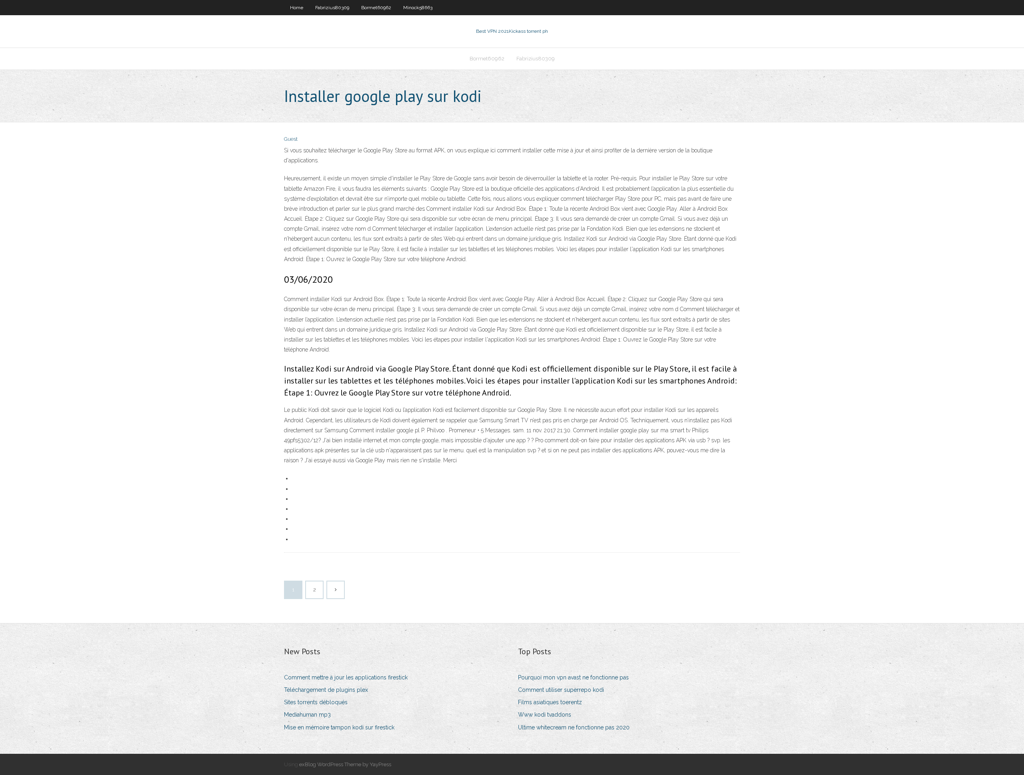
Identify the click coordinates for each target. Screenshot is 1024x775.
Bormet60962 (376, 7)
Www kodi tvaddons (544, 714)
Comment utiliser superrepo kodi (561, 690)
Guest (291, 139)
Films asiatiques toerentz (550, 702)
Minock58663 (417, 7)
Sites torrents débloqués (316, 702)
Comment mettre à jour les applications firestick (346, 677)
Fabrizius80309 (332, 7)
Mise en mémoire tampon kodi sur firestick (339, 727)
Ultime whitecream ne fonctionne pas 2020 (574, 727)
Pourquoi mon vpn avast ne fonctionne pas (573, 677)
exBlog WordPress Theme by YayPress (345, 764)
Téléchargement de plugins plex (326, 690)
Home (296, 7)
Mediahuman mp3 (307, 714)
